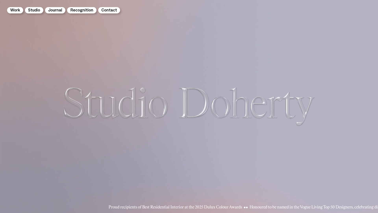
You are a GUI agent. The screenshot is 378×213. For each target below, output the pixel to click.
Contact (109, 10)
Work (15, 10)
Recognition (81, 10)
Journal (55, 10)
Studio (34, 10)
